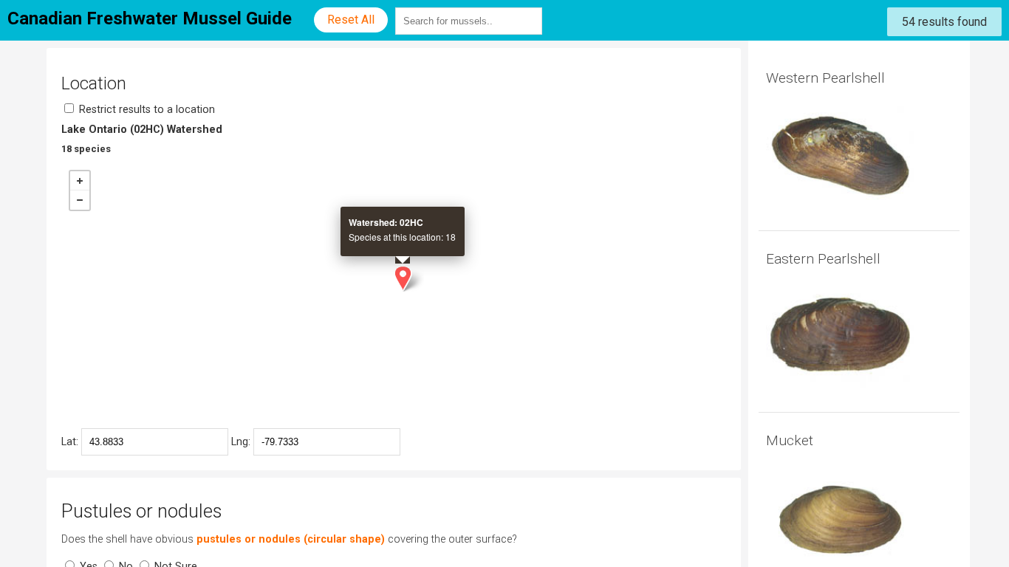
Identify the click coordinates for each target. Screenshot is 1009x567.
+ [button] (79, 180)
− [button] (79, 200)
